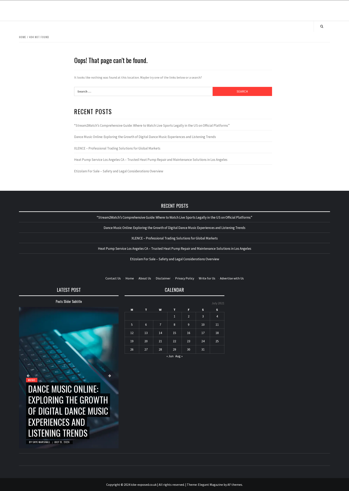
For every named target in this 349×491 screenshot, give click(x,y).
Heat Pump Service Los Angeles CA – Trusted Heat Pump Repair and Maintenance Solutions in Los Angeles (150, 159)
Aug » (179, 356)
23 (188, 341)
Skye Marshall (42, 442)
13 (146, 333)
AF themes (234, 485)
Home (129, 278)
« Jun (169, 356)
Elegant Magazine (210, 485)
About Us (145, 278)
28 (160, 349)
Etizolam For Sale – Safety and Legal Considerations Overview (118, 171)
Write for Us (207, 278)
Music (31, 380)
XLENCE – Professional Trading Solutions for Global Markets (117, 148)
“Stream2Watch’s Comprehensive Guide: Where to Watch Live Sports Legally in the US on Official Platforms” (152, 125)
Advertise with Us (232, 278)
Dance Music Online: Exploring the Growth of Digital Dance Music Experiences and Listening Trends (145, 137)
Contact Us (113, 278)
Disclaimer (163, 278)
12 (132, 333)
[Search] (321, 26)
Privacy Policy (184, 278)
